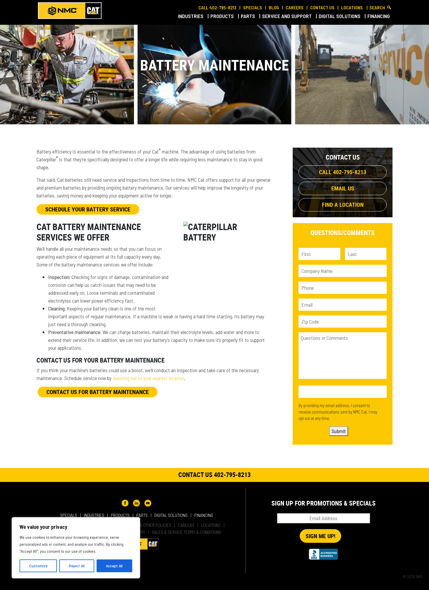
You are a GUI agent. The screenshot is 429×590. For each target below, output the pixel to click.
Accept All (114, 565)
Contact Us (322, 7)
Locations (352, 7)
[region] (76, 547)
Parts (248, 16)
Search (377, 7)
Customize (38, 565)
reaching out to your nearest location (148, 378)
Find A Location (343, 205)
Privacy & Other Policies (147, 525)
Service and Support (287, 16)
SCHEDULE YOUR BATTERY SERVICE (87, 209)
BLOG (274, 7)
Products (222, 16)
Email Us (342, 188)
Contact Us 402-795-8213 (214, 474)
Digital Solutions (340, 16)
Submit (339, 431)
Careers (295, 7)
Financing (379, 16)
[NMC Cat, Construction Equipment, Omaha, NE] (323, 554)
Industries (191, 16)
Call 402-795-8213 (217, 7)
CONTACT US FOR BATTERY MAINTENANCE (97, 392)
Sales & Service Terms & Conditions (186, 532)
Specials (252, 7)
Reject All (77, 565)
